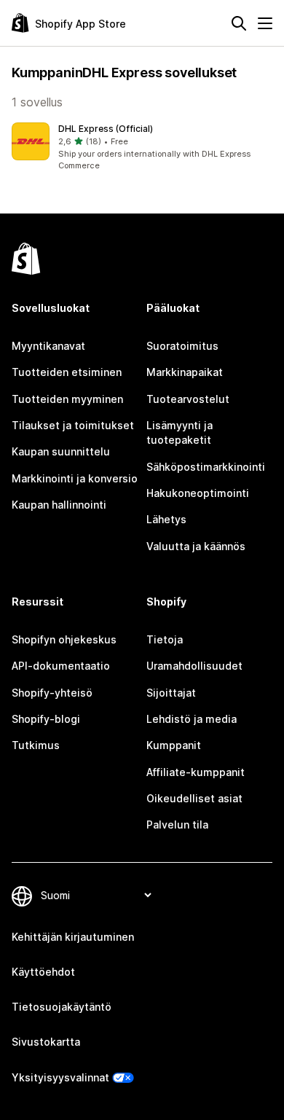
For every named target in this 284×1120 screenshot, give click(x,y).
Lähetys (166, 519)
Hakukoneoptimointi (197, 493)
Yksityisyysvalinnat (60, 1077)
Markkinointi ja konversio (75, 478)
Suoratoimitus (182, 346)
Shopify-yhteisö (52, 692)
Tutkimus (36, 745)
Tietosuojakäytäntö (61, 1006)
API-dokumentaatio (61, 665)
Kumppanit (173, 745)
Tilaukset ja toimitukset (73, 425)
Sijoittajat (171, 692)
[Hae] (239, 23)
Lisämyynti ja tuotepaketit (179, 432)
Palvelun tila (177, 824)
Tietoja (164, 639)
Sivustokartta (46, 1041)
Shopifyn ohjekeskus (64, 639)
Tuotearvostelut (187, 399)
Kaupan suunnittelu (61, 451)
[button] (142, 147)
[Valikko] (265, 23)
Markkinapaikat (184, 372)
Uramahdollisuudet (194, 665)
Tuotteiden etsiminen (67, 372)
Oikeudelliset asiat (194, 798)
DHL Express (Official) (105, 128)
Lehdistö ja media (191, 719)
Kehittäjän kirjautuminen (73, 937)
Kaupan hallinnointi (59, 504)
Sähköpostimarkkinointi (205, 467)
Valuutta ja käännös (195, 546)
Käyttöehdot (43, 972)
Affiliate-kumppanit (195, 772)
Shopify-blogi (46, 719)
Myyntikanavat (48, 346)
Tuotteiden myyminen (67, 399)
